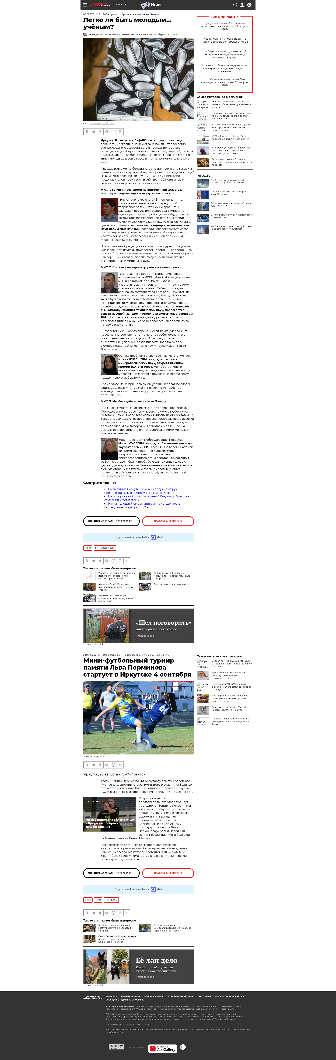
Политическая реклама (180, 996)
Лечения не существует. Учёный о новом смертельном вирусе (230, 708)
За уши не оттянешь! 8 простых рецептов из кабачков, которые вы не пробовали (232, 162)
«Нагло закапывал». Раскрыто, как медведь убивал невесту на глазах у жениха (231, 104)
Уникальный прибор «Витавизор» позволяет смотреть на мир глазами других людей (116, 576)
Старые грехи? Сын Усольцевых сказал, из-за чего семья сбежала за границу (231, 687)
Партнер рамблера (136, 1047)
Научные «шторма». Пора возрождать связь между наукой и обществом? (117, 598)
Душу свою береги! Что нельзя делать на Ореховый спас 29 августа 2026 (224, 26)
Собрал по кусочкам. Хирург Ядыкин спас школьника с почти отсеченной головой (232, 664)
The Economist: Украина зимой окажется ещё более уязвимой (227, 181)
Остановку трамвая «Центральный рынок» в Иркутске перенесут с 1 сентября (172, 928)
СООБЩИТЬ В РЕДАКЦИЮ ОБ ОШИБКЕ (125, 1000)
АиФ (102, 756)
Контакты (111, 996)
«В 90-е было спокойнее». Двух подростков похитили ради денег (230, 137)
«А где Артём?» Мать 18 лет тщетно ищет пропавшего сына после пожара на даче (231, 127)
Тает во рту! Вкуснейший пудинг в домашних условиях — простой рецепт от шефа (230, 698)
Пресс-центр (204, 996)
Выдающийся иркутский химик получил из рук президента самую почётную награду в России (140, 490)
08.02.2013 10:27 (91, 14)
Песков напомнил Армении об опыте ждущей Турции (231, 204)
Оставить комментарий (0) (168, 521)
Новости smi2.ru (95, 644)
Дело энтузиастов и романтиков (171, 584)
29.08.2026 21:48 (91, 655)
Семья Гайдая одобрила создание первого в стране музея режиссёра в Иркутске (117, 939)
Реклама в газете (153, 996)
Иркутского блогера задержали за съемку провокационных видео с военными (224, 68)
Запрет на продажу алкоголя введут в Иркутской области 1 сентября (114, 928)
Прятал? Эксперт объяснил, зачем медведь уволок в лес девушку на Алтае (230, 721)
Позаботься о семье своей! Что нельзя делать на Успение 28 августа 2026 (224, 82)
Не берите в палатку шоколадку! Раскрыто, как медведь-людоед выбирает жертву (225, 54)
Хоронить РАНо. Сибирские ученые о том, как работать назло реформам (172, 576)
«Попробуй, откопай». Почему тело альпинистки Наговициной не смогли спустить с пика (231, 150)
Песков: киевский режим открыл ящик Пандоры (229, 192)
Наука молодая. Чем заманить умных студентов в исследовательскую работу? (142, 505)
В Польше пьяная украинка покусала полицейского (231, 216)
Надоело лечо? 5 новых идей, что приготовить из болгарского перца (225, 40)
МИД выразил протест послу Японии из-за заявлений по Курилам (231, 227)
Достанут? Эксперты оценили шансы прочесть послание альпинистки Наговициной (232, 116)
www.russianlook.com (102, 123)
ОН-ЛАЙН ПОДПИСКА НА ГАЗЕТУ (231, 996)
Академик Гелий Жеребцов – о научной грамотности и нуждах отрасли (115, 587)
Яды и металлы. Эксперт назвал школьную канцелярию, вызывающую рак (229, 675)
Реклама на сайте (130, 996)
